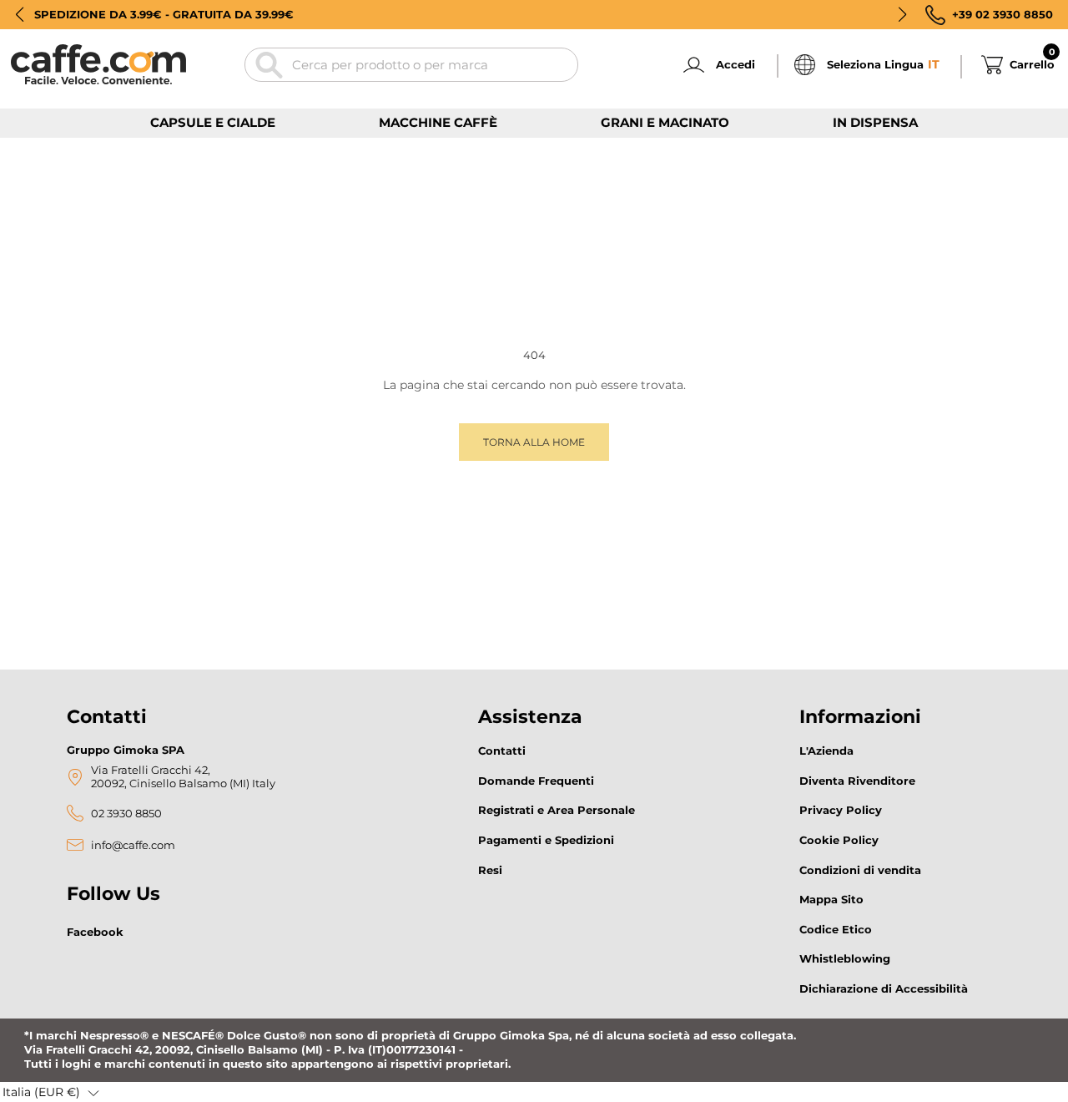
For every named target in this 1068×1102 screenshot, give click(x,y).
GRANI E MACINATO (665, 122)
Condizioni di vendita (860, 870)
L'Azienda (826, 750)
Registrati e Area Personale (556, 809)
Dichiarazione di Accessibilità (883, 988)
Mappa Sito (831, 899)
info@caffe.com (133, 845)
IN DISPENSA (875, 122)
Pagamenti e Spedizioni (546, 840)
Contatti (502, 750)
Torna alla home (534, 442)
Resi (490, 870)
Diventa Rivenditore (857, 780)
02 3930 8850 (126, 813)
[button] (19, 14)
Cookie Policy (839, 840)
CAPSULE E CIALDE (212, 122)
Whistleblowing (844, 958)
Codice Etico (835, 929)
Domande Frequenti (536, 780)
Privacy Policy (840, 809)
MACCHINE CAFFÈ (438, 122)
